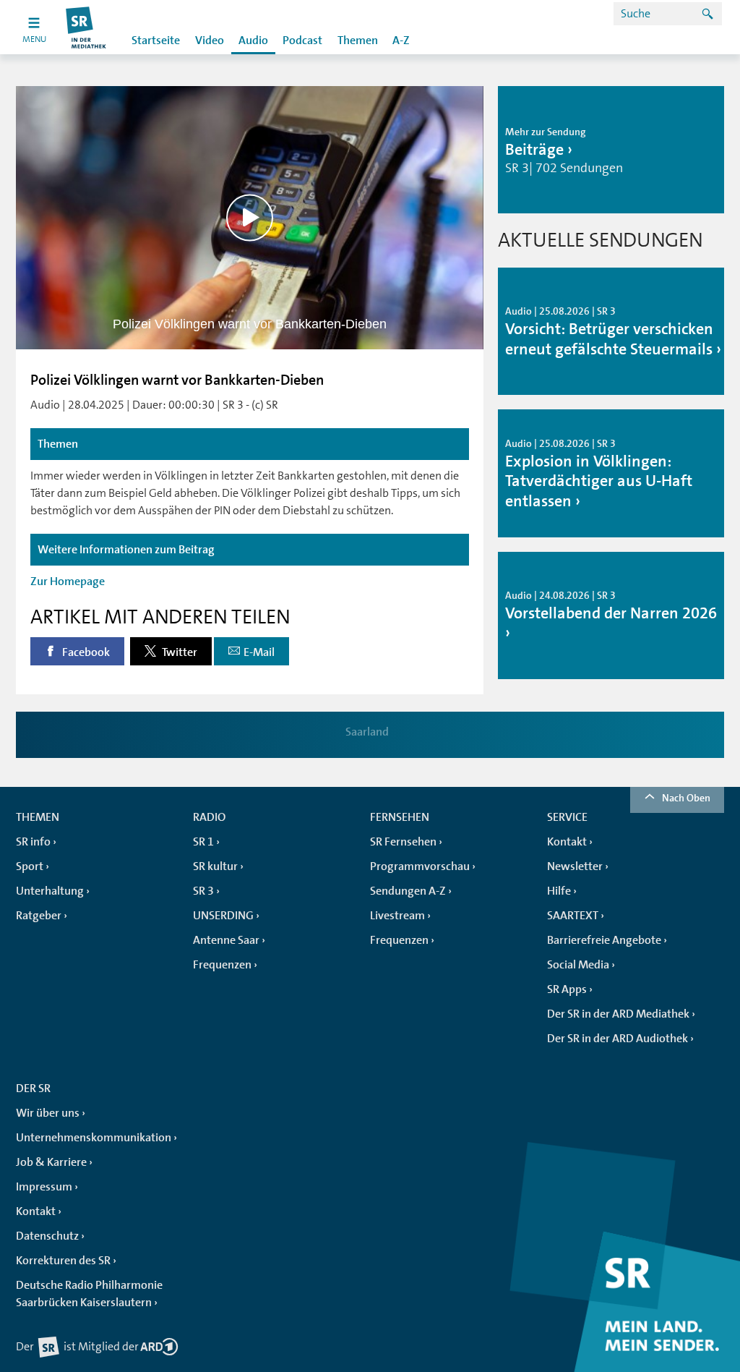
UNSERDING (223, 915)
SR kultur (215, 866)
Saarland (367, 732)
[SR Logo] (86, 27)
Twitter (178, 652)
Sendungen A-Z (408, 891)
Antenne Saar (226, 940)
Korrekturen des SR (63, 1260)
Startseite (156, 40)
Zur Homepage (67, 581)
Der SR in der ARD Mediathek (618, 1014)
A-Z (401, 40)
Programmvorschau (420, 866)
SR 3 (203, 891)
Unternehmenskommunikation (93, 1137)
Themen (357, 40)
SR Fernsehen (403, 842)
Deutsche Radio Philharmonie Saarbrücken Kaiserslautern (89, 1294)
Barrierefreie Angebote (604, 940)
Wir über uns (47, 1113)
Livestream (397, 915)
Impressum (44, 1187)
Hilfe (559, 891)
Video (209, 40)
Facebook (85, 652)
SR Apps (567, 989)
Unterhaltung (50, 891)
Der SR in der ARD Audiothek (617, 1038)
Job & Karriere (51, 1162)
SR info (33, 842)
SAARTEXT (572, 915)
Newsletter (575, 866)
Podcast (302, 40)
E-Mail (259, 652)
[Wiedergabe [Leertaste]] (249, 217)
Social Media (578, 965)
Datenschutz (47, 1236)
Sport (29, 866)
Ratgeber (38, 915)
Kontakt (567, 842)
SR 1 (203, 842)
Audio (253, 40)
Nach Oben (686, 797)
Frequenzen (222, 965)
